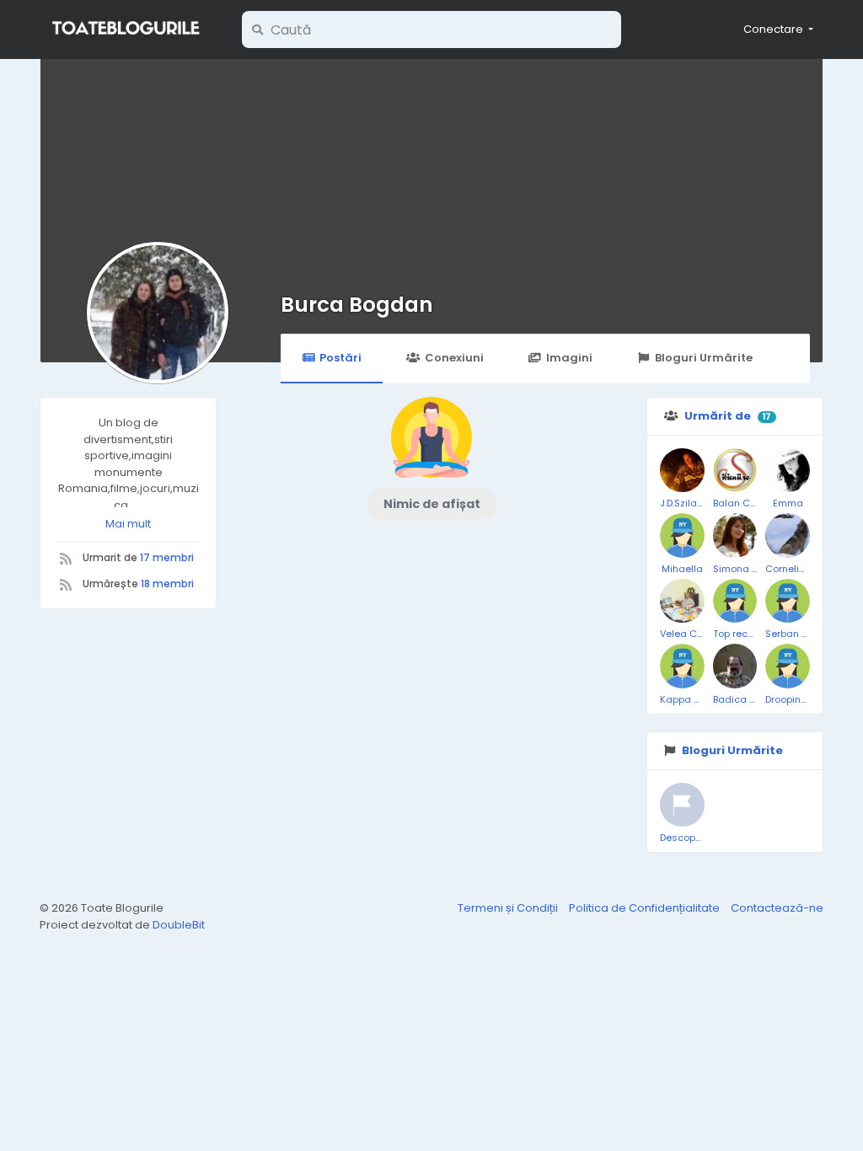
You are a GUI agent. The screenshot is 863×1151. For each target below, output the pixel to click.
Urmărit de (717, 416)
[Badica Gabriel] (735, 666)
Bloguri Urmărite (704, 358)
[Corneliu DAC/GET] (787, 535)
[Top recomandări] (735, 601)
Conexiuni (454, 358)
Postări (340, 358)
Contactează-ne (777, 908)
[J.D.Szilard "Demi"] (682, 470)
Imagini (569, 358)
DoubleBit (179, 925)
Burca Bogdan (357, 304)
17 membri (167, 557)
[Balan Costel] (735, 470)
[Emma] (787, 470)
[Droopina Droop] (787, 666)
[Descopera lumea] (682, 805)
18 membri (167, 583)
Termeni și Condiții (509, 908)
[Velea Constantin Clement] (682, 601)
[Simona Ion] (735, 535)
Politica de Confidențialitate (645, 908)
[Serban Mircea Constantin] (787, 601)
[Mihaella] (682, 535)
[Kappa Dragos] (682, 666)
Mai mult (128, 524)
